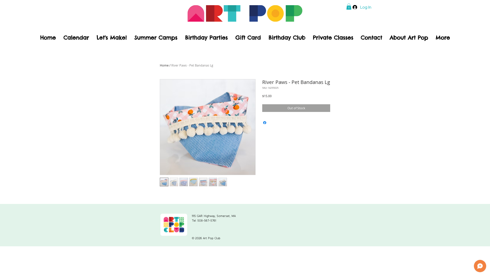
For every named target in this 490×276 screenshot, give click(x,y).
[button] (348, 6)
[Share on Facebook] (264, 122)
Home (164, 65)
